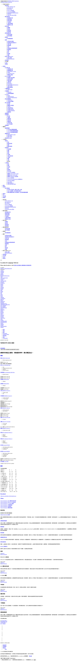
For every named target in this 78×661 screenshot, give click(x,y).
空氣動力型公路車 (11, 77)
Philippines (2, 309)
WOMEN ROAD (10, 109)
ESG (4, 194)
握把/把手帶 (9, 143)
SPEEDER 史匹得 (10, 180)
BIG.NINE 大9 (10, 7)
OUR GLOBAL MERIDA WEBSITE (22, 265)
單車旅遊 (9, 45)
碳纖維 (8, 27)
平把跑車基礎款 (10, 93)
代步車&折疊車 (10, 101)
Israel (1, 292)
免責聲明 (4, 646)
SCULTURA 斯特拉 (11, 11)
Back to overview (3, 554)
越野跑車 (9, 118)
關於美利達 (7, 16)
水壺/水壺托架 (10, 155)
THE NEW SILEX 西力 (11, 15)
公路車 (8, 117)
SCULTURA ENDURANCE (12, 12)
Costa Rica (2, 278)
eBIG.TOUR (9, 136)
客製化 (4, 193)
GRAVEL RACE (10, 96)
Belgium (2, 274)
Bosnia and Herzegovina (4, 275)
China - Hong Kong (4, 277)
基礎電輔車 (7, 128)
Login (6, 62)
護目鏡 (8, 169)
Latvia (1, 296)
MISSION (9, 13)
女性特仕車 (9, 122)
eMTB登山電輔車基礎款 (12, 129)
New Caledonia (3, 305)
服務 (6, 39)
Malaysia (2, 299)
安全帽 (8, 166)
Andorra (1, 270)
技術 (4, 337)
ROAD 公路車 (8, 76)
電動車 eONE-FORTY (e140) (12, 173)
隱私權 (8, 53)
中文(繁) (4, 255)
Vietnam (1, 327)
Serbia (1, 313)
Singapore (2, 314)
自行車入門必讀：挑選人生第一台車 (14, 189)
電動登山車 (7, 133)
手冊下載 (9, 44)
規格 (4, 330)
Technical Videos (6, 334)
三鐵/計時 (9, 81)
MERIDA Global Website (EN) (6, 268)
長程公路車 (9, 80)
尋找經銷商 (2, 348)
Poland (1, 310)
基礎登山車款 (10, 74)
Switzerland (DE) (3, 321)
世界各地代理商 (10, 41)
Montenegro (2, 301)
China (1, 276)
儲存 (35, 659)
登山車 (8, 104)
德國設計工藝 (10, 24)
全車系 (4, 66)
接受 (1, 658)
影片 (8, 52)
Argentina (2, 271)
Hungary (2, 288)
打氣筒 (8, 154)
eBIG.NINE (9, 135)
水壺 (8, 160)
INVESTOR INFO (10, 58)
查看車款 (7, 125)
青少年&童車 (7, 102)
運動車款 (9, 121)
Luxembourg (2, 298)
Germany (2, 287)
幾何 (4, 332)
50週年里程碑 (10, 23)
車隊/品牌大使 (8, 33)
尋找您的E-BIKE (8, 138)
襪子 (8, 168)
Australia (2, 272)
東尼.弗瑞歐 (9, 35)
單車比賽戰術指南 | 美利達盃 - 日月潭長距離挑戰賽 (17, 192)
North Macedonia (3, 307)
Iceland (1, 289)
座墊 (8, 144)
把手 (8, 142)
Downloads (5, 333)
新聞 (4, 185)
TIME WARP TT (10, 183)
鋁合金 (8, 28)
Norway (1, 308)
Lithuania (2, 297)
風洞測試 (9, 31)
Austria (1, 273)
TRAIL (8, 72)
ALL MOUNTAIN (10, 73)
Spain (1, 319)
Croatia (1, 279)
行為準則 (9, 22)
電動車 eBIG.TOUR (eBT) (12, 175)
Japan (1, 294)
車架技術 (9, 30)
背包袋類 (9, 149)
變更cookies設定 (6, 658)
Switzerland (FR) (3, 322)
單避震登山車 (10, 70)
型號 (4, 329)
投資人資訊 (9, 57)
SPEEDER (9, 92)
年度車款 (7, 114)
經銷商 (6, 37)
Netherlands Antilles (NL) (5, 304)
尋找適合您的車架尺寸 (11, 42)
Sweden (1, 320)
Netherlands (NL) (3, 303)
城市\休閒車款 (8, 98)
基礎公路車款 (10, 87)
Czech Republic (3, 280)
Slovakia (2, 315)
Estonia (1, 284)
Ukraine (1, 325)
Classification (5, 338)
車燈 (8, 151)
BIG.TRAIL (9, 9)
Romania (2, 312)
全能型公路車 (10, 78)
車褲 (8, 165)
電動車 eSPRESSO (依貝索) (12, 176)
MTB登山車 (7, 67)
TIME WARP (9, 85)
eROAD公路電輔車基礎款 (12, 132)
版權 (8, 55)
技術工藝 (7, 26)
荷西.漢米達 (9, 34)
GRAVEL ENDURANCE (12, 97)
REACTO (9, 82)
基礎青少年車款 (10, 105)
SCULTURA (9, 83)
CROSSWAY (9, 99)
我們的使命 (9, 19)
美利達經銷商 (10, 38)
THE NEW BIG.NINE (11, 184)
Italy (1, 293)
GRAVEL (7, 94)
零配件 (6, 140)
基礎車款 (9, 111)
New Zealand (2, 306)
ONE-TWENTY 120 (11, 6)
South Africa (2, 318)
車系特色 (7, 5)
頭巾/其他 (9, 171)
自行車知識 (7, 188)
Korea (1, 295)
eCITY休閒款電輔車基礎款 (12, 130)
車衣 (8, 164)
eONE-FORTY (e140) (11, 134)
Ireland (1, 291)
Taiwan (1, 323)
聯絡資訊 (9, 49)
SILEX (8, 95)
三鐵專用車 (7, 88)
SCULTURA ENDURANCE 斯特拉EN (14, 179)
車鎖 (8, 158)
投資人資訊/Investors (9, 56)
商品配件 (7, 147)
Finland (1, 285)
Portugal (1, 311)
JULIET (8, 106)
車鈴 (8, 153)
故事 (8, 50)
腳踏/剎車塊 (9, 146)
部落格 (4, 186)
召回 (8, 46)
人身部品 (7, 162)
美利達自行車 (10, 17)
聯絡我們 (4, 645)
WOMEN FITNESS (11, 110)
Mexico (1, 300)
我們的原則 (9, 20)
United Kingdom (3, 326)
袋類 (8, 150)
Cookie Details (12, 658)
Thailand (2, 324)
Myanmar (2, 302)
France (1, 286)
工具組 (8, 157)
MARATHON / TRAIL (11, 71)
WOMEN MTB (10, 108)
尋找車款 (7, 60)
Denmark (2, 281)
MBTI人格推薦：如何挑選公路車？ (14, 190)
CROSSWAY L (10, 107)
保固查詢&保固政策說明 (12, 48)
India (1, 290)
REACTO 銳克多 (10, 10)
